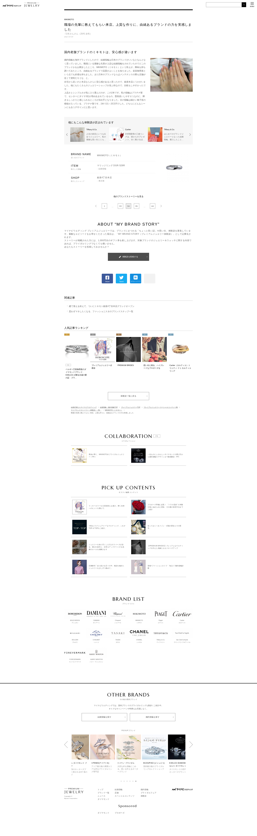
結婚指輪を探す (104, 717)
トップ (100, 789)
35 (136, 206)
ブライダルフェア (148, 793)
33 (120, 206)
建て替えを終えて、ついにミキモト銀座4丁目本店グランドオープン (103, 306)
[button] (121, 781)
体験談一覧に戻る (128, 396)
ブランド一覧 (103, 793)
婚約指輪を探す (153, 717)
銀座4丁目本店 (104, 177)
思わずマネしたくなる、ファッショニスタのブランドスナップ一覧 (102, 311)
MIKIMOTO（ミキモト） (109, 155)
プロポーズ (120, 813)
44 (152, 206)
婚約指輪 (145, 789)
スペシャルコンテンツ (124, 796)
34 (128, 206)
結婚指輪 (119, 789)
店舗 (117, 793)
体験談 (144, 796)
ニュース (101, 796)
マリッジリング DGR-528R (111, 165)
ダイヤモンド (103, 799)
